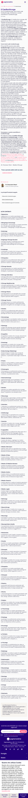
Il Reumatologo (5, 668)
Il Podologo (4, 617)
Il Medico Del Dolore (6, 438)
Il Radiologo (4, 651)
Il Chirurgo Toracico (6, 300)
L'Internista (3, 421)
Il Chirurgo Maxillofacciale (7, 283)
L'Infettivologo (5, 413)
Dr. (11, 184)
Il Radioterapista (5, 659)
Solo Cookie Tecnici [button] (5, 795)
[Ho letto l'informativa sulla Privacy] (1, 735)
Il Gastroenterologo (6, 377)
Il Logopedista (4, 430)
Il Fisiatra (3, 361)
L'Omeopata (4, 549)
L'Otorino (3, 592)
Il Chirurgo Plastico (6, 291)
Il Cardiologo (4, 249)
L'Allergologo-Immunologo (8, 222)
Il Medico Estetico (5, 472)
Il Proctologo (4, 625)
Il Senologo (4, 676)
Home (2, 6)
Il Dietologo (4, 325)
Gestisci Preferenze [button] (14, 795)
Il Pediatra (3, 600)
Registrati (23, 731)
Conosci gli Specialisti (9, 6)
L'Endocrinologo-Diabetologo (9, 351)
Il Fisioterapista (5, 369)
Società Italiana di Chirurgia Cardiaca (12, 154)
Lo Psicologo (4, 642)
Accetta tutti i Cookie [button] (23, 795)
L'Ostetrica (3, 583)
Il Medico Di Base (5, 455)
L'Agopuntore (4, 214)
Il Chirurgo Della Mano (7, 275)
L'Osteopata (4, 575)
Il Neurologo (4, 515)
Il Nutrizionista (4, 532)
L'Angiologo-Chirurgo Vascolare (9, 239)
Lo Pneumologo (5, 608)
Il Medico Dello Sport (6, 446)
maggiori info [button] (6, 791)
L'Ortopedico (4, 566)
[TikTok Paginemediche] (18, 749)
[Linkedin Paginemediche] (21, 749)
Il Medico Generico (6, 480)
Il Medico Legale (5, 489)
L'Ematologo (4, 342)
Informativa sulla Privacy (12, 734)
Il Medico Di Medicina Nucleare (9, 463)
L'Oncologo (4, 558)
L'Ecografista (4, 334)
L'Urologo (3, 685)
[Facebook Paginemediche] (6, 749)
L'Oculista (3, 541)
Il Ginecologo (4, 396)
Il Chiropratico (4, 258)
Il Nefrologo (4, 499)
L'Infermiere (4, 404)
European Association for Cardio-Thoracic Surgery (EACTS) (12, 156)
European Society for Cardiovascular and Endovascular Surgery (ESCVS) (14, 159)
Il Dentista (3, 308)
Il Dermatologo (5, 317)
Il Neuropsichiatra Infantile (8, 524)
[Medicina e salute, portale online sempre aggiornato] (7, 2)
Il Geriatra (3, 387)
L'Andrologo (4, 231)
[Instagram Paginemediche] (14, 749)
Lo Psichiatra (4, 634)
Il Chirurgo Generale (6, 266)
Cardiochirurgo (7, 173)
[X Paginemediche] (10, 749)
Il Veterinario (4, 693)
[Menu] (25, 2)
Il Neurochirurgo (5, 507)
